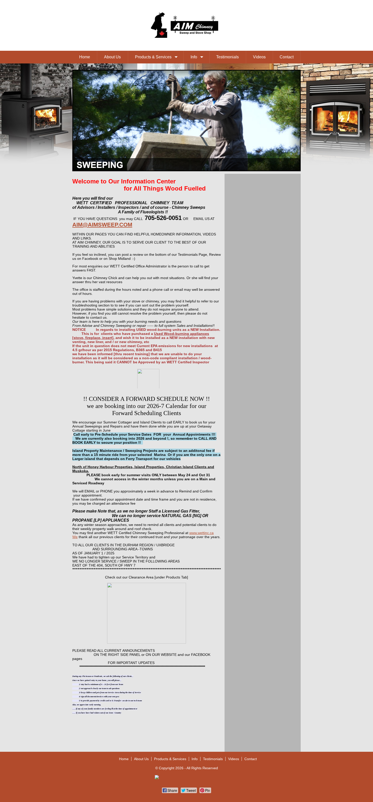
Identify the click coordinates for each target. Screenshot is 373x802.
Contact (287, 57)
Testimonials (227, 57)
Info (194, 57)
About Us (112, 57)
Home (84, 57)
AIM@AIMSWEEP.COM (102, 224)
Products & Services (153, 57)
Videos (259, 57)
